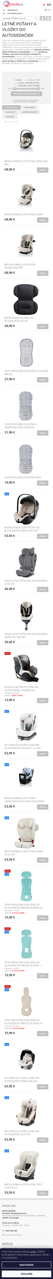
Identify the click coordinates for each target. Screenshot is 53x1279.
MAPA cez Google (11, 1217)
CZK (45, 10)
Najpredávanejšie (29, 112)
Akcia (19, 80)
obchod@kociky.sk (14, 1235)
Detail (42, 170)
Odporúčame (11, 107)
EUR (49, 10)
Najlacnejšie (29, 107)
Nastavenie (26, 1264)
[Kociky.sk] (13, 3)
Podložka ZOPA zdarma (29, 85)
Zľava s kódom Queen (29, 83)
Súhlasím (26, 1273)
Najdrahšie (10, 112)
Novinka (30, 80)
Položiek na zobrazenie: (26, 94)
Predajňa (9, 1205)
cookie (33, 1251)
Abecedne (10, 117)
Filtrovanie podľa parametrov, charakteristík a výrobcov (25, 101)
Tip (38, 80)
